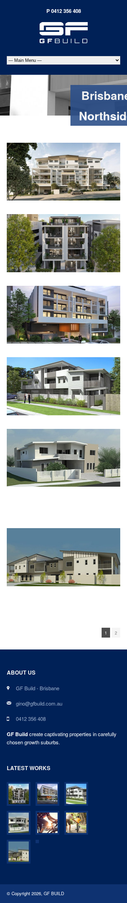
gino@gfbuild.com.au (39, 703)
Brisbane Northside (78, 180)
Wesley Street (63, 311)
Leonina (63, 168)
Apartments (41, 180)
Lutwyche (100, 257)
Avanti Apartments (63, 382)
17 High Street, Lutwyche (63, 239)
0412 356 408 (31, 718)
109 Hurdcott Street (63, 454)
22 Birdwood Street (64, 553)
